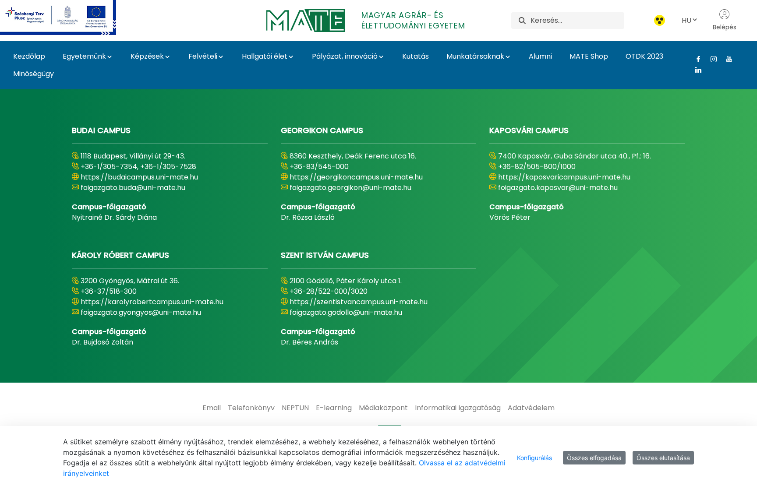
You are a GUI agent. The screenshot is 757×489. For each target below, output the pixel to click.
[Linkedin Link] (695, 69)
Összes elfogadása (594, 457)
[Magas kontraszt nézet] (659, 20)
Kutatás (415, 56)
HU (686, 20)
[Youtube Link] (725, 59)
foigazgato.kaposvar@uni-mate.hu (558, 188)
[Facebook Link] (695, 59)
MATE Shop (589, 56)
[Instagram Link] (710, 59)
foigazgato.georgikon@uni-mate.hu (350, 188)
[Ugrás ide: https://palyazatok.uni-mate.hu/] (68, 17)
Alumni (540, 56)
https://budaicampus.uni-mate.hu (139, 177)
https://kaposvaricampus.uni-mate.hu (564, 177)
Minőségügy (33, 74)
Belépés (724, 27)
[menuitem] (211, 408)
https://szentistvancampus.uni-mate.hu (359, 302)
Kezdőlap (29, 56)
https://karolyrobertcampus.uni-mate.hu (152, 302)
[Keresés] (522, 20)
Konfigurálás (534, 457)
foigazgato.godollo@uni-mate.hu (346, 312)
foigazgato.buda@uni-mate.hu (133, 188)
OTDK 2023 (644, 56)
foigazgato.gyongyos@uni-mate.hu (141, 312)
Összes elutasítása (663, 457)
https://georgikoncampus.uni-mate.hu (356, 177)
